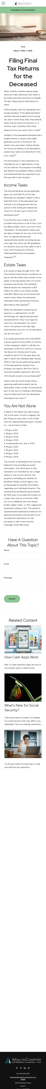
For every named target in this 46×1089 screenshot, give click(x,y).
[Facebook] (16, 1067)
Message (8, 577)
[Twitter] (20, 1067)
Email (6, 564)
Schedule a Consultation (23, 10)
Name (6, 550)
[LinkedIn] (24, 1067)
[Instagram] (28, 1067)
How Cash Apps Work (21, 657)
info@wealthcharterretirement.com (23, 1077)
